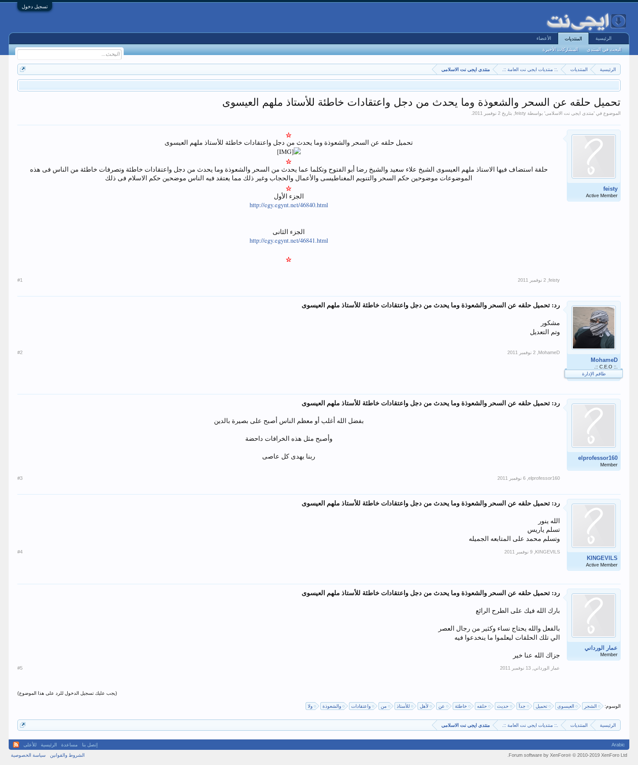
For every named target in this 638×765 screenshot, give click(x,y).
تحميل (541, 706)
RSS (16, 745)
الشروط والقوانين (67, 755)
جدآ (522, 706)
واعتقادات (361, 706)
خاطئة (461, 706)
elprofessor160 (598, 458)
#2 (20, 352)
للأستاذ (403, 706)
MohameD (604, 360)
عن (441, 706)
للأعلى (29, 744)
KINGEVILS (602, 558)
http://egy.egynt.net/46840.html (289, 205)
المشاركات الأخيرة (560, 49)
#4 (20, 551)
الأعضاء (543, 38)
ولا (310, 706)
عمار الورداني (601, 648)
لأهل (424, 706)
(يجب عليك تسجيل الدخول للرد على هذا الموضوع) (67, 693)
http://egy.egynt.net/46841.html (289, 240)
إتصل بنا (90, 744)
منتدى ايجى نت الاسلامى (569, 113)
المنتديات (573, 38)
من (384, 706)
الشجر (590, 706)
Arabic (618, 744)
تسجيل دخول (35, 6)
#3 (20, 478)
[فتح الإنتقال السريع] (23, 69)
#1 (20, 280)
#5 (20, 668)
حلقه (482, 706)
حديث (503, 706)
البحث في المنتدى (604, 49)
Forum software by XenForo (567, 755)
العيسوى (565, 706)
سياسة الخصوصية (28, 755)
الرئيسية (603, 38)
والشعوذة (331, 706)
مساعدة (69, 744)
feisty (520, 113)
